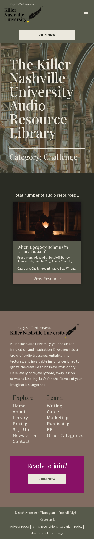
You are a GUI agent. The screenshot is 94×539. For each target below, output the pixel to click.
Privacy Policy (19, 526)
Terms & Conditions (44, 526)
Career (54, 411)
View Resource (47, 278)
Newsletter (25, 435)
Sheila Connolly (62, 261)
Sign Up (21, 429)
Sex (62, 268)
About (19, 411)
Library (20, 417)
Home (19, 405)
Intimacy (52, 268)
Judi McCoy (42, 261)
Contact (21, 441)
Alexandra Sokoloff (47, 257)
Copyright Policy (71, 526)
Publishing (58, 423)
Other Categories (65, 435)
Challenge (38, 268)
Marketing (58, 417)
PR (50, 429)
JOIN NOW (47, 478)
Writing (71, 268)
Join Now (47, 35)
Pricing (20, 423)
